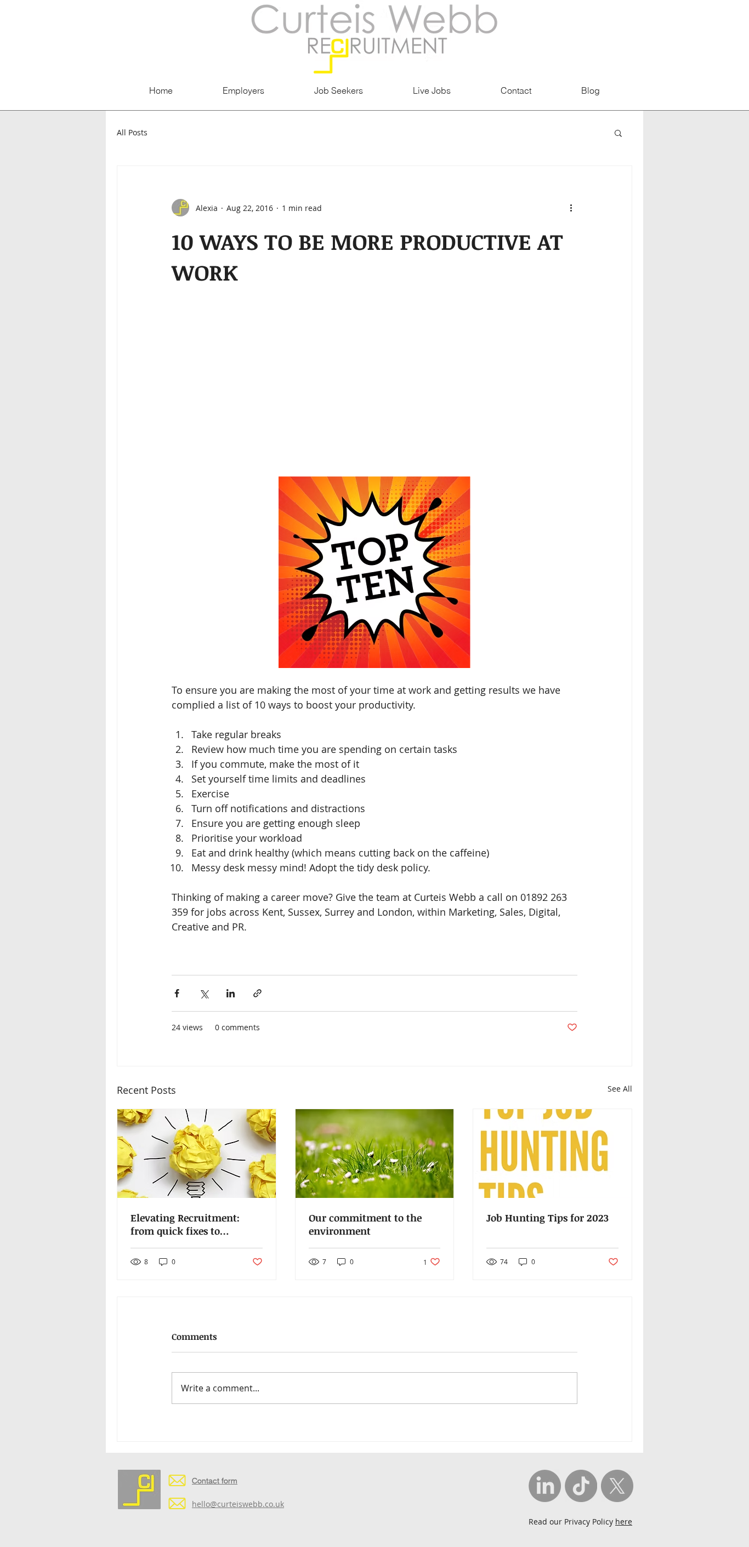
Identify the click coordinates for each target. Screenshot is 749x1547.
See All (620, 1088)
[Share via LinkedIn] (230, 993)
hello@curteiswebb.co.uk (238, 1504)
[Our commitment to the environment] (375, 1153)
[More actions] (570, 207)
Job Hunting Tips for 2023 (547, 1217)
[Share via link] (257, 993)
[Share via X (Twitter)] (203, 993)
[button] (618, 132)
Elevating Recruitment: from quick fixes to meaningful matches (185, 1224)
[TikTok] (581, 1486)
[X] (617, 1486)
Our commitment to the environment (365, 1224)
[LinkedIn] (545, 1486)
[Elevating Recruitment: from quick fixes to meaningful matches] (196, 1153)
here (623, 1521)
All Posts (132, 132)
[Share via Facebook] (177, 993)
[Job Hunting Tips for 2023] (552, 1153)
